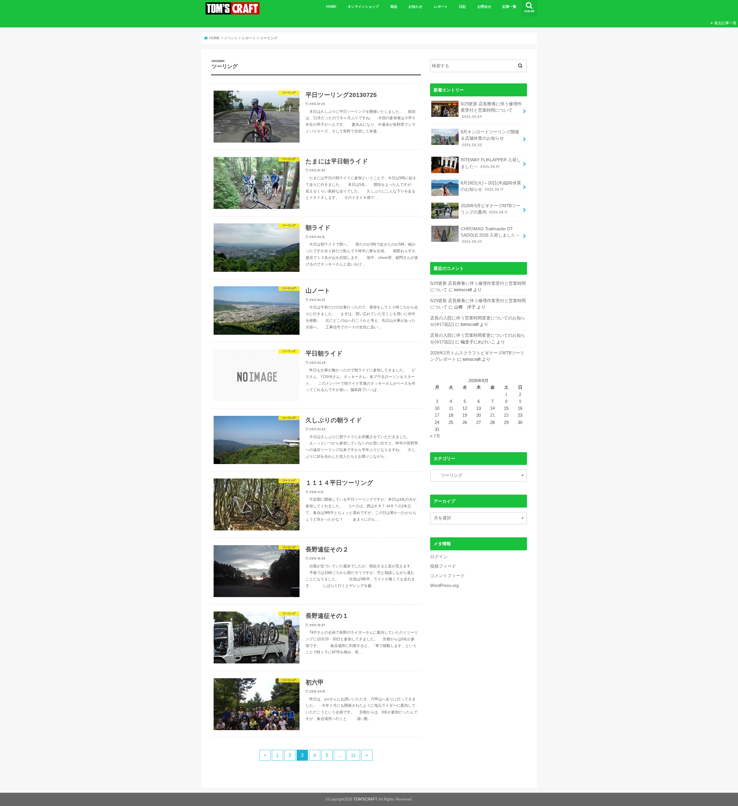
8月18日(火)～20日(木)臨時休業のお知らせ (491, 186)
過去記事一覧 (725, 23)
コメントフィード (447, 575)
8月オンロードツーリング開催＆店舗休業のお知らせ (490, 138)
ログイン (438, 556)
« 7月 (435, 436)
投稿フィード (443, 566)
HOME (331, 7)
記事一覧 (509, 7)
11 (353, 755)
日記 (462, 7)
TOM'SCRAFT (365, 799)
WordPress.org (444, 585)
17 (437, 415)
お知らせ (415, 7)
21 (492, 415)
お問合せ (484, 7)
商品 (393, 7)
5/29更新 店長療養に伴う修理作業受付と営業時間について (491, 110)
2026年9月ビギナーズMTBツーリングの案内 (490, 208)
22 (506, 415)
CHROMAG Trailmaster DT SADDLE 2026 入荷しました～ (490, 235)
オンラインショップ (363, 7)
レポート (441, 7)
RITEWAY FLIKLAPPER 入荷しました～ (491, 163)
